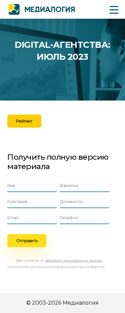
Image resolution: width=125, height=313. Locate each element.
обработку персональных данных (73, 260)
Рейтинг (24, 121)
